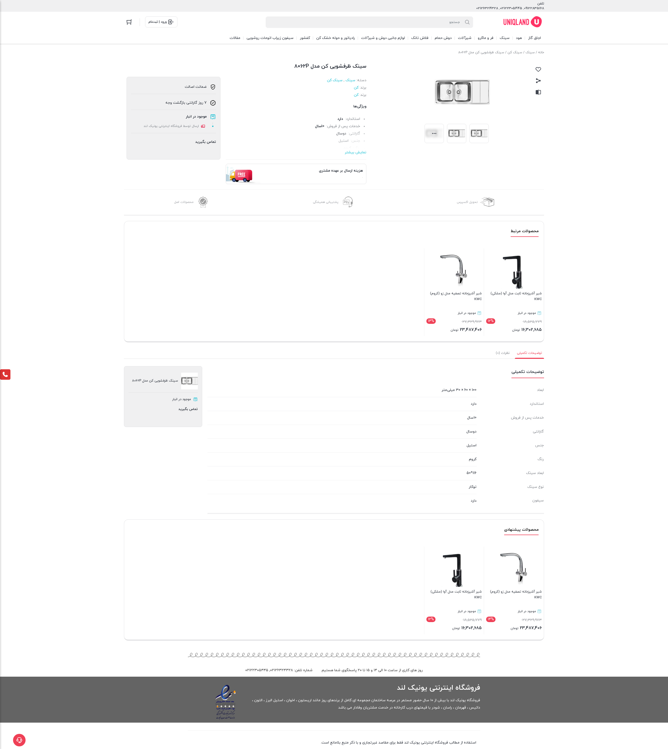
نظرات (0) (503, 353)
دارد (340, 118)
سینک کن (515, 52)
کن (356, 87)
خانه (541, 52)
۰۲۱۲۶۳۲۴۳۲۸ (281, 670)
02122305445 (511, 8)
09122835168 (534, 8)
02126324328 (487, 8)
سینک (530, 52)
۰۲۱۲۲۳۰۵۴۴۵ (256, 670)
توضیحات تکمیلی (529, 353)
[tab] (529, 353)
